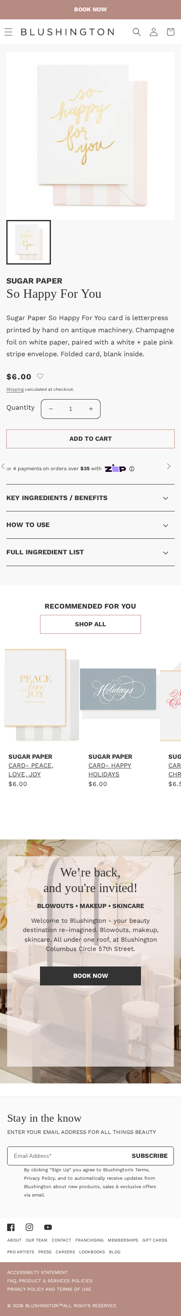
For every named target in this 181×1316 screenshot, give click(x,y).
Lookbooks (92, 1252)
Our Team (37, 1240)
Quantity (20, 407)
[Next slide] (168, 466)
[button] (8, 32)
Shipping (15, 389)
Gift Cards (154, 1240)
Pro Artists (20, 1252)
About (14, 1240)
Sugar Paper (34, 281)
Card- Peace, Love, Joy (30, 770)
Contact (61, 1240)
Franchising (89, 1240)
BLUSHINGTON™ (44, 1305)
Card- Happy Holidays (109, 770)
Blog (114, 1252)
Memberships (123, 1240)
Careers (65, 1252)
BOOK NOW (90, 976)
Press (44, 1252)
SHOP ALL (90, 624)
